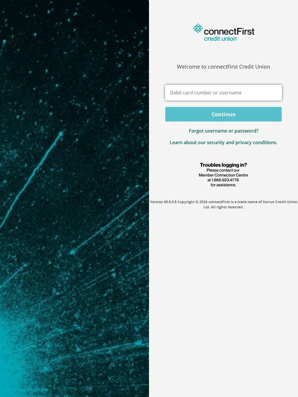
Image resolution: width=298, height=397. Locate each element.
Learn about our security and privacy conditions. (223, 142)
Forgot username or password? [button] (223, 131)
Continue (224, 114)
